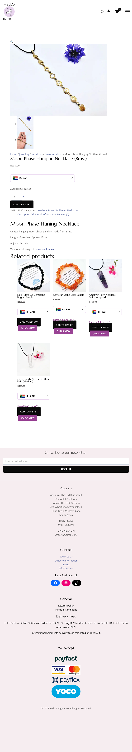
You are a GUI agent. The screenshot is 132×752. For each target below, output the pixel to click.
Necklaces (37, 154)
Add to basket (22, 204)
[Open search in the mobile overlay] (102, 11)
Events (66, 564)
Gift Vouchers (66, 568)
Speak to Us (66, 556)
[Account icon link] (108, 11)
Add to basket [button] (29, 322)
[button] (11, 41)
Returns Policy (66, 605)
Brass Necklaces (53, 154)
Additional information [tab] (43, 214)
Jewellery (24, 154)
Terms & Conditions (66, 609)
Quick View (28, 328)
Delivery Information (66, 560)
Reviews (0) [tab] (63, 214)
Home (13, 154)
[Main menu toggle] (127, 11)
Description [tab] (23, 214)
